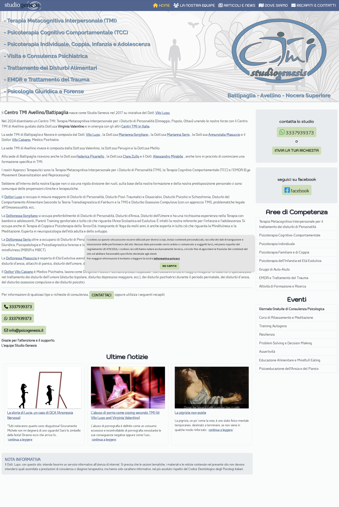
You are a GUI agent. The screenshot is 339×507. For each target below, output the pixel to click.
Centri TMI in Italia (135, 126)
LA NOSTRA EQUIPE (197, 5)
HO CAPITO (169, 266)
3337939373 (20, 306)
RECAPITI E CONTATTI (316, 5)
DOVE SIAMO (276, 5)
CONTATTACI (101, 295)
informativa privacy (167, 258)
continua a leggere (19, 439)
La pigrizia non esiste (189, 412)
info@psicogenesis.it (26, 330)
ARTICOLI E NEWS (239, 5)
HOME (164, 5)
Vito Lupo (93, 134)
